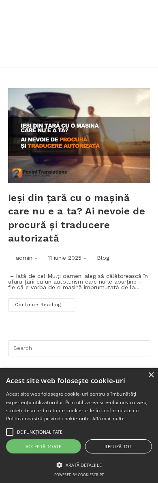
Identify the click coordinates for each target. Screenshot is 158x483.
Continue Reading (38, 304)
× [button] (151, 375)
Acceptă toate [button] (44, 446)
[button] (79, 464)
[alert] (79, 425)
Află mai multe (108, 418)
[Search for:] (79, 348)
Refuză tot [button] (118, 446)
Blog (103, 257)
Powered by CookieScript (79, 474)
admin (24, 257)
